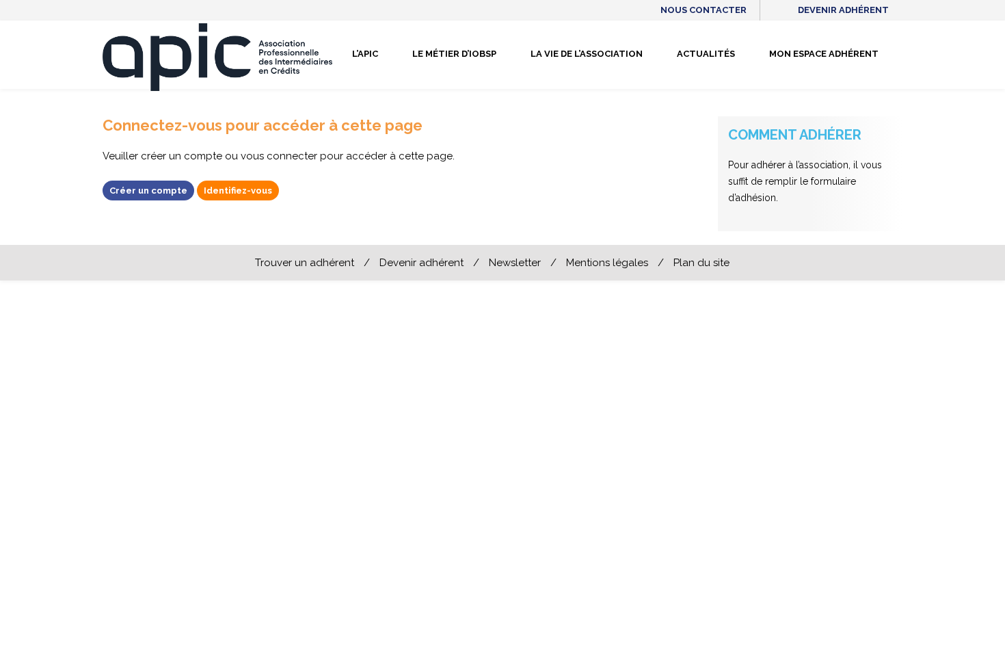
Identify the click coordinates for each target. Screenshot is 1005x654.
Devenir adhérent (843, 10)
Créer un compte (148, 190)
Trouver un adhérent (304, 263)
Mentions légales (607, 263)
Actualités (706, 54)
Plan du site (701, 263)
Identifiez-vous (238, 190)
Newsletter (515, 263)
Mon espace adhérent (824, 54)
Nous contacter (703, 10)
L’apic (365, 54)
